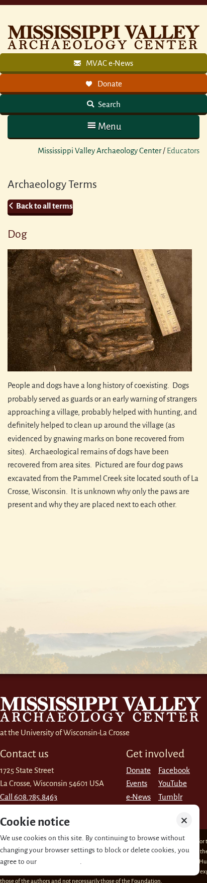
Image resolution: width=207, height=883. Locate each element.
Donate (138, 770)
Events (136, 783)
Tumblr (170, 797)
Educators (183, 150)
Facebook (174, 770)
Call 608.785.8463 (28, 797)
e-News (138, 797)
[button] (103, 126)
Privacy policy (59, 861)
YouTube (172, 783)
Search (108, 104)
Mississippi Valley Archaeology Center (99, 150)
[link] (103, 63)
